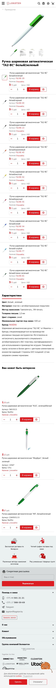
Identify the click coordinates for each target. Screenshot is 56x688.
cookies (19, 676)
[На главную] (14, 3)
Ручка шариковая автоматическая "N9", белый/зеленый (26, 514)
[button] (48, 3)
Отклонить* (38, 682)
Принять (18, 682)
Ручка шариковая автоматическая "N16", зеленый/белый (27, 406)
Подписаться (28, 584)
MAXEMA (13, 325)
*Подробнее (27, 676)
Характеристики (11, 295)
